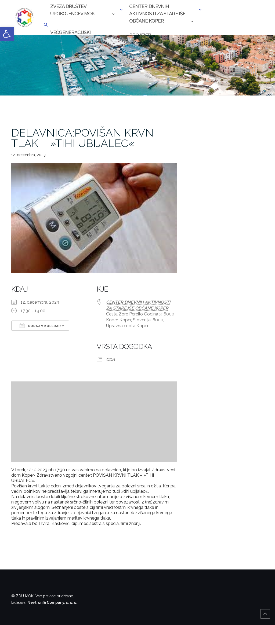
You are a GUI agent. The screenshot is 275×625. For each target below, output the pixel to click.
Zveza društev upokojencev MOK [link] (72, 9)
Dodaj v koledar (44, 326)
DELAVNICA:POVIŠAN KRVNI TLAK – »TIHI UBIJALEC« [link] (83, 137)
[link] (7, 34)
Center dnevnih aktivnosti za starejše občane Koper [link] (157, 10)
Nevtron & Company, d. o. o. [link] (52, 602)
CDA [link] (110, 359)
